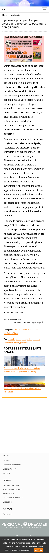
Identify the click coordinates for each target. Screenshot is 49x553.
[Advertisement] (24, 424)
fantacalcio (8, 343)
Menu (4, 9)
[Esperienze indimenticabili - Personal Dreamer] (24, 3)
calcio (29, 339)
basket (16, 343)
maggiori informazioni (21, 550)
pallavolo (24, 343)
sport (24, 339)
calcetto (36, 339)
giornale (11, 339)
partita (18, 339)
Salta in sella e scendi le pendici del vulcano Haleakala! (22, 390)
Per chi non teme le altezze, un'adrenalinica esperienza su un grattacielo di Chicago (22, 370)
